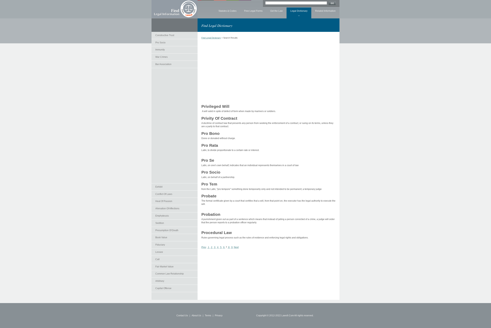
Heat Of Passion (163, 201)
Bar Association (163, 64)
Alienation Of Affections (167, 208)
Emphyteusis (162, 215)
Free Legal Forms (253, 11)
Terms (208, 315)
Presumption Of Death (166, 230)
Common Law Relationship (169, 273)
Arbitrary (159, 281)
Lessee (159, 252)
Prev (203, 247)
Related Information (325, 11)
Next (236, 247)
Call (157, 259)
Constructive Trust (164, 35)
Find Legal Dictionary (211, 38)
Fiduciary (160, 244)
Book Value (161, 237)
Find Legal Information (175, 9)
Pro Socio (160, 42)
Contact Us (182, 315)
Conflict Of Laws (163, 194)
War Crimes (161, 57)
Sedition (159, 223)
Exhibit (158, 186)
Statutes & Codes (227, 11)
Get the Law (276, 11)
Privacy (218, 315)
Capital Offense (163, 288)
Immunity (160, 49)
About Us (196, 315)
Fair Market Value (164, 266)
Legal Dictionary (298, 11)
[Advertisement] (175, 125)
